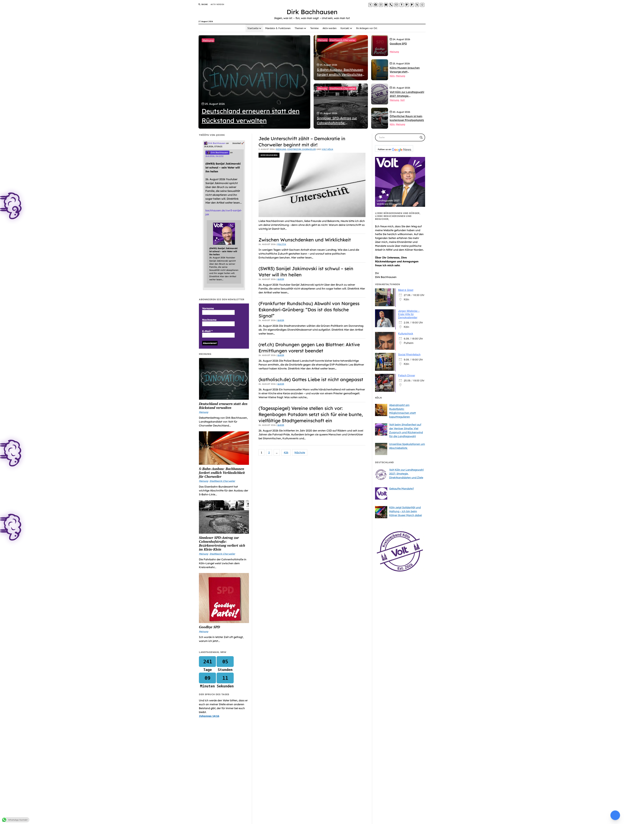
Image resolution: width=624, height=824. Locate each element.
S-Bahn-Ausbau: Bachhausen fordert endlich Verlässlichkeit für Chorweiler (222, 472)
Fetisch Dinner (406, 375)
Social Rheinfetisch (409, 354)
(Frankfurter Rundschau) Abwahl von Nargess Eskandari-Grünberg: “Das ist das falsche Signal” (309, 310)
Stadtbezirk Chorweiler (342, 40)
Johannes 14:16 (209, 716)
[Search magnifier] (421, 137)
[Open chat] (615, 815)
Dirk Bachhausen (312, 12)
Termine (314, 28)
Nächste (299, 452)
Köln (392, 75)
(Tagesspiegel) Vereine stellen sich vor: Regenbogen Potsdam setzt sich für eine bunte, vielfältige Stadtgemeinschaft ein (311, 414)
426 (286, 452)
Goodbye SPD (209, 627)
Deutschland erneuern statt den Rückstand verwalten (223, 406)
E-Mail (207, 331)
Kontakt (344, 28)
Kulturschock (405, 333)
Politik (281, 244)
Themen (298, 28)
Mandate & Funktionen (278, 28)
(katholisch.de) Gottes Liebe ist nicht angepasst (311, 379)
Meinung (208, 40)
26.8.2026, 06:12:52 (214, 156)
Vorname (208, 308)
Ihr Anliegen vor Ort (366, 28)
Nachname (209, 319)
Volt (402, 100)
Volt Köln (327, 149)
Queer (280, 279)
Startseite (253, 28)
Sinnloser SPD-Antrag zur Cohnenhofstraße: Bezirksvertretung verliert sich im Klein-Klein (222, 543)
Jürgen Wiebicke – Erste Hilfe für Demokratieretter (409, 314)
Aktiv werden (217, 4)
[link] (370, 5)
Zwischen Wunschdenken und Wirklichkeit (305, 240)
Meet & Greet (405, 290)
